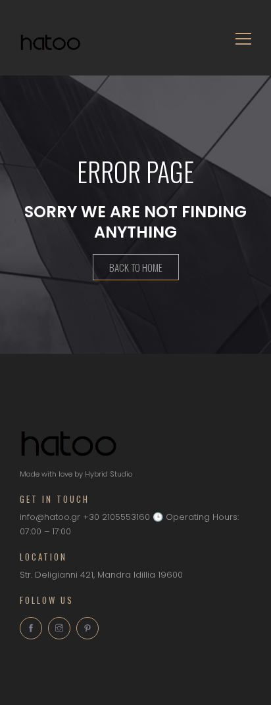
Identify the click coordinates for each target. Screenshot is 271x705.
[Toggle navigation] (239, 37)
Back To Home (135, 267)
